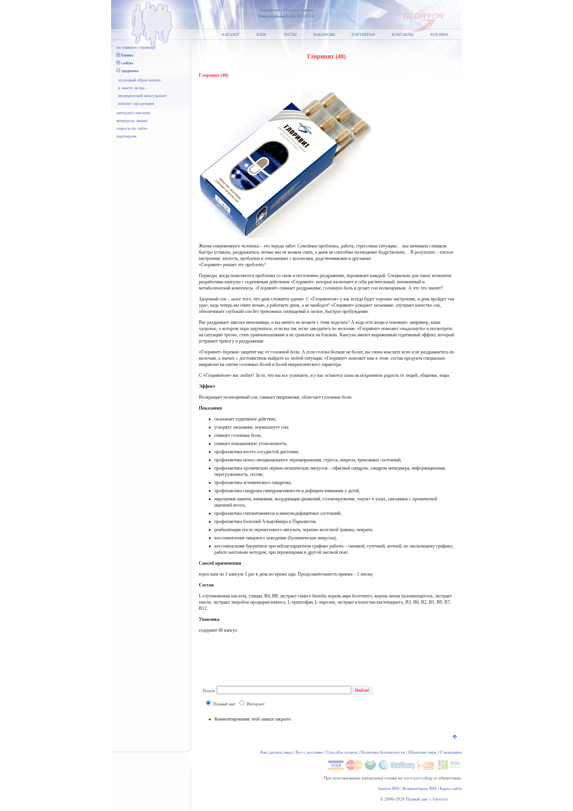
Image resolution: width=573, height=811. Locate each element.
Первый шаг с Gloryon (427, 799)
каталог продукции (136, 103)
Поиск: (209, 690)
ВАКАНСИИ (324, 34)
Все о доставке (309, 752)
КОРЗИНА (439, 34)
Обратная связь (422, 752)
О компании (451, 752)
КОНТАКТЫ (403, 34)
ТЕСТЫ (290, 34)
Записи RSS (389, 788)
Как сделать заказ (276, 752)
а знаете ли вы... (133, 87)
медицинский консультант (142, 95)
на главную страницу (136, 47)
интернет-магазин (133, 112)
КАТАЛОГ (231, 34)
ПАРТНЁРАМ (363, 34)
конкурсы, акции (132, 120)
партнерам (126, 136)
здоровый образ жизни (139, 80)
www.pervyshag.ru (420, 778)
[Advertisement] (261, 661)
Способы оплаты (341, 752)
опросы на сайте (132, 128)
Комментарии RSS (420, 788)
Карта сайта (451, 788)
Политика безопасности (383, 752)
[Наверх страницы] (455, 738)
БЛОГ (261, 34)
